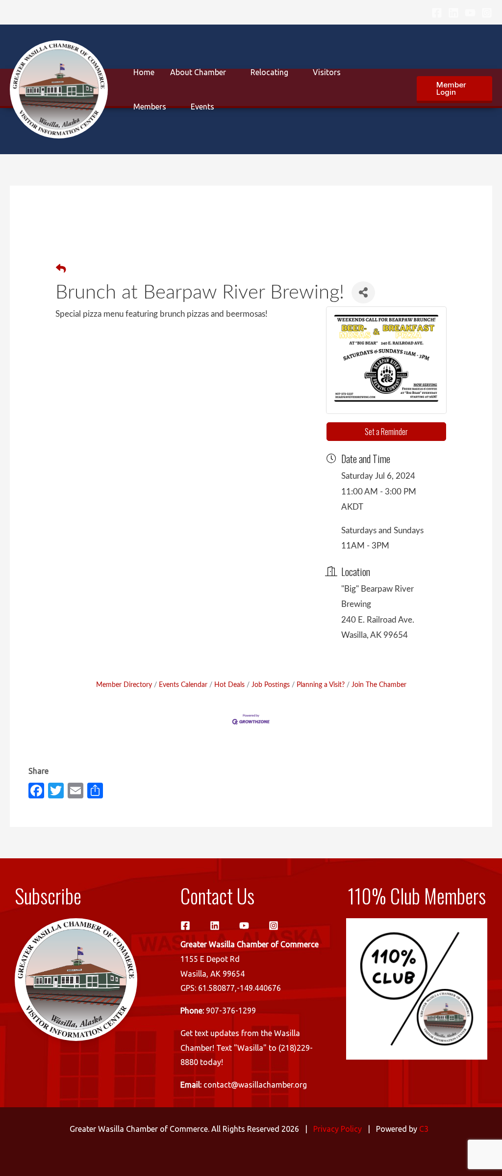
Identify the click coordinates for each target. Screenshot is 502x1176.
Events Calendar (183, 684)
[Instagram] (486, 12)
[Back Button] (61, 269)
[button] (454, 89)
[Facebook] (436, 12)
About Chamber (198, 72)
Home (143, 72)
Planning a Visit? (321, 684)
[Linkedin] (453, 12)
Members (149, 106)
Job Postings (270, 684)
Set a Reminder (386, 432)
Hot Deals (229, 684)
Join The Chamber (378, 684)
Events (202, 106)
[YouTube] (470, 12)
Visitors (327, 72)
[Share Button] (363, 292)
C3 (423, 1128)
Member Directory (124, 684)
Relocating (269, 72)
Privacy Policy (337, 1128)
